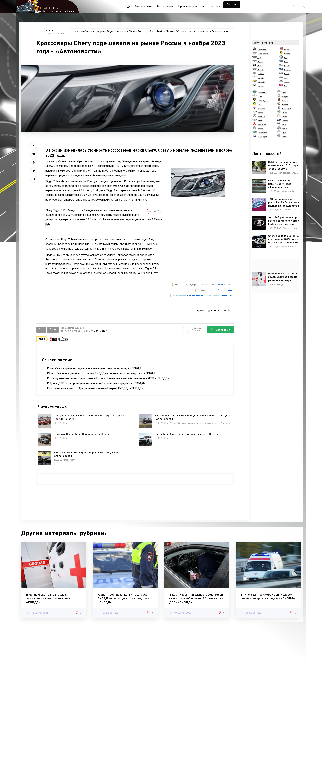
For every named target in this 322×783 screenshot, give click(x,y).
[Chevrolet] (254, 82)
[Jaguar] (281, 82)
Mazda (260, 112)
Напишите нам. (226, 295)
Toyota (284, 129)
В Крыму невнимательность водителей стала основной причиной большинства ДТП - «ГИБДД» (196, 598)
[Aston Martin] (254, 54)
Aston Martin (262, 54)
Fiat (285, 58)
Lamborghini (262, 100)
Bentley (260, 62)
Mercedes (261, 117)
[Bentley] (254, 62)
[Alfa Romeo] (254, 50)
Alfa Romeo (262, 50)
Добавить (198, 329)
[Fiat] (281, 58)
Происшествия (187, 6)
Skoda (284, 112)
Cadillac (260, 74)
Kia (285, 86)
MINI (259, 121)
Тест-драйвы (165, 6)
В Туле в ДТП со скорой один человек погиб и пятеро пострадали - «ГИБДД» (268, 596)
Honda (287, 66)
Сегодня (232, 5)
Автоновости (143, 6)
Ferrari (287, 54)
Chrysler (260, 78)
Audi (259, 58)
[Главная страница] (128, 6)
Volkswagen (262, 137)
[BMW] (254, 66)
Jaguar (287, 82)
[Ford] (281, 62)
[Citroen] (254, 86)
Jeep (286, 78)
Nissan (260, 129)
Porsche (285, 100)
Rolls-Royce (286, 108)
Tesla (284, 125)
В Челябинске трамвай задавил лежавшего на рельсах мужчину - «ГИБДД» (49, 598)
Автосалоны (210, 7)
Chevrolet (261, 82)
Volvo (284, 137)
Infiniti (286, 74)
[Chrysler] (254, 78)
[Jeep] (281, 78)
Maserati (261, 108)
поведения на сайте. (194, 295)
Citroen (260, 86)
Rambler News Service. (224, 285)
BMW (259, 66)
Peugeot (285, 96)
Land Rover (262, 92)
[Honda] (281, 66)
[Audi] (254, 58)
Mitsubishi (261, 125)
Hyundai (287, 70)
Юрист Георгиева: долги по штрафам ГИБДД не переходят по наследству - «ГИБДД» (123, 598)
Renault (285, 104)
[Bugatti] (254, 70)
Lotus (259, 104)
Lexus (259, 96)
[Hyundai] (281, 70)
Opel (284, 92)
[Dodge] (281, 50)
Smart (284, 117)
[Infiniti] (281, 74)
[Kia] (281, 86)
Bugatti (260, 70)
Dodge (286, 50)
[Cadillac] (254, 74)
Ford (286, 62)
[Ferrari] (281, 54)
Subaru (285, 121)
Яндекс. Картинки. (225, 290)
